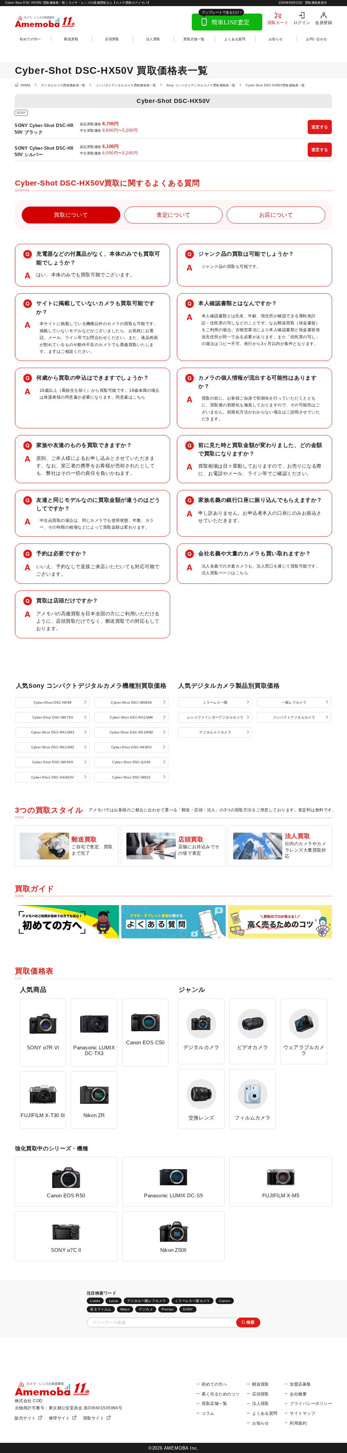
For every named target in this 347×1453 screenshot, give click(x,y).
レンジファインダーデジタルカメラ (215, 717)
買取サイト (93, 1418)
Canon (224, 1301)
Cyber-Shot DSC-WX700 (52, 717)
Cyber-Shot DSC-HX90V (131, 747)
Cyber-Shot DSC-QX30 (131, 762)
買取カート (277, 22)
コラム (208, 1413)
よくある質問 (234, 39)
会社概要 (298, 1394)
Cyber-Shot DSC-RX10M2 (53, 747)
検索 (250, 1322)
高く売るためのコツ (221, 1394)
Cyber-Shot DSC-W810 (131, 777)
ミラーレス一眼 (215, 702)
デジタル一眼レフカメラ (146, 1301)
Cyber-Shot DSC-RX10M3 (53, 732)
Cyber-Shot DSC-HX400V (52, 777)
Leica (113, 1301)
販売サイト (25, 1418)
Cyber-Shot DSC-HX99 (53, 702)
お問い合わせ (316, 39)
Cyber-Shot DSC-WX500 (52, 762)
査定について (173, 215)
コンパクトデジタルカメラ (294, 717)
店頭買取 (112, 39)
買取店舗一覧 (193, 39)
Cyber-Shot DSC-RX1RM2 (132, 732)
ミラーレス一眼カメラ (192, 1301)
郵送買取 (71, 39)
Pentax (168, 1309)
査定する (319, 127)
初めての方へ (30, 39)
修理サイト (59, 1418)
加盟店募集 (300, 1384)
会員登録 (323, 22)
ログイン (301, 22)
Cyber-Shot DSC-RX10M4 (131, 717)
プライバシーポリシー (311, 1403)
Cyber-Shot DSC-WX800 (131, 702)
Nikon (125, 1309)
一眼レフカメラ (294, 702)
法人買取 (153, 39)
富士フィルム (100, 1309)
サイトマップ (302, 1413)
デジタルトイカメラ (215, 732)
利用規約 (298, 1423)
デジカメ (146, 1309)
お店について (276, 215)
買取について (71, 215)
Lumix (95, 1301)
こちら (138, 397)
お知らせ (276, 39)
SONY (188, 1309)
